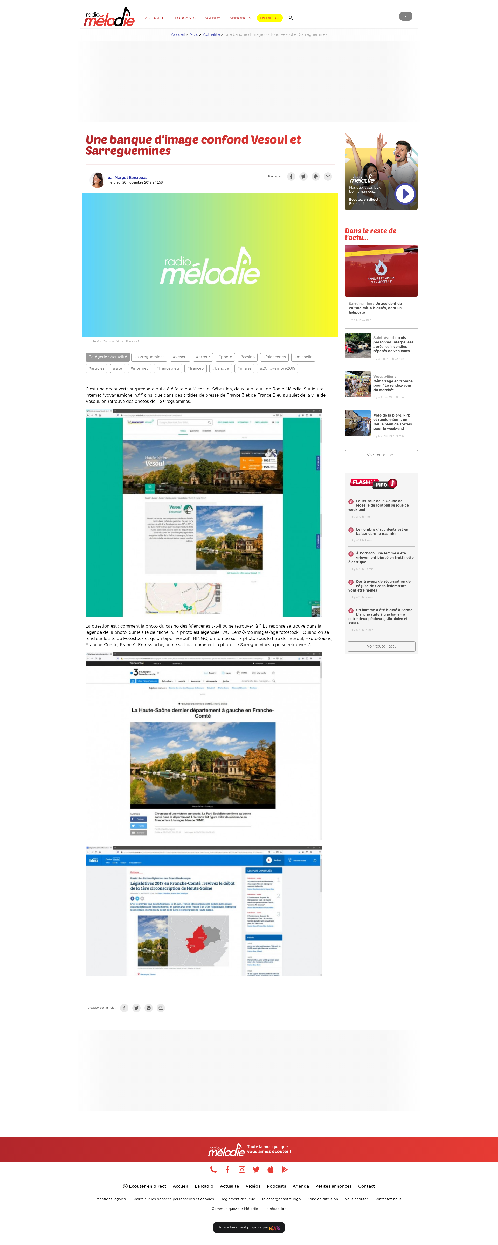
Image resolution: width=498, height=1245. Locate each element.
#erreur (203, 357)
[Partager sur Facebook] (292, 177)
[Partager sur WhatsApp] (317, 177)
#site (117, 368)
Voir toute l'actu (382, 455)
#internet (139, 368)
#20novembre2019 (277, 368)
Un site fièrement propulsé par (243, 1227)
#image (244, 368)
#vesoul (180, 357)
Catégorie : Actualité (107, 357)
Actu (193, 35)
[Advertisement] (249, 81)
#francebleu (167, 368)
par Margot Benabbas (127, 178)
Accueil (178, 35)
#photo (225, 357)
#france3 (195, 368)
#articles (96, 368)
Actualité (211, 35)
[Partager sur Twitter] (304, 177)
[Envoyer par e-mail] (329, 177)
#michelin (303, 357)
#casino (247, 357)
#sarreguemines (149, 357)
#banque (220, 368)
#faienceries (274, 357)
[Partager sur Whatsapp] (149, 1009)
